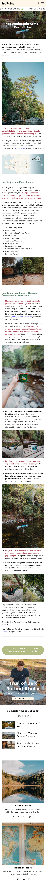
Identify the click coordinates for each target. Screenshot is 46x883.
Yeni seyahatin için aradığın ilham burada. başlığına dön (23, 650)
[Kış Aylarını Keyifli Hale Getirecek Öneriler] (8, 744)
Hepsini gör (23, 716)
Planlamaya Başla (23, 817)
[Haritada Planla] (23, 844)
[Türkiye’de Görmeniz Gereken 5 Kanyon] (8, 735)
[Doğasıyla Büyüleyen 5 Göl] (8, 725)
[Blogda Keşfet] (23, 781)
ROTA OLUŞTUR (23, 879)
